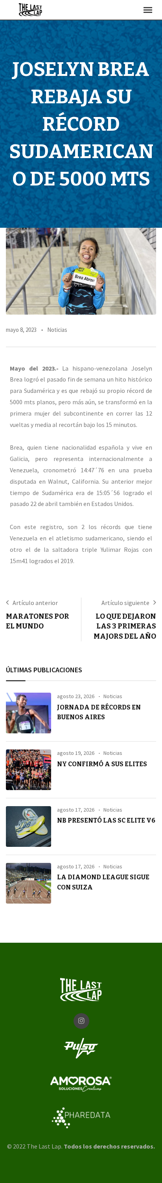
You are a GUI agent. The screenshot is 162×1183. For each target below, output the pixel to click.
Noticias (57, 329)
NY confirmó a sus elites (102, 764)
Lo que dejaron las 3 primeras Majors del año (125, 626)
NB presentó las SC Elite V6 (106, 820)
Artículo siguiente (125, 603)
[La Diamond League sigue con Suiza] (28, 883)
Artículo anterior (35, 603)
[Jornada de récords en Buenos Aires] (28, 713)
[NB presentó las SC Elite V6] (28, 826)
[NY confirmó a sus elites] (28, 769)
